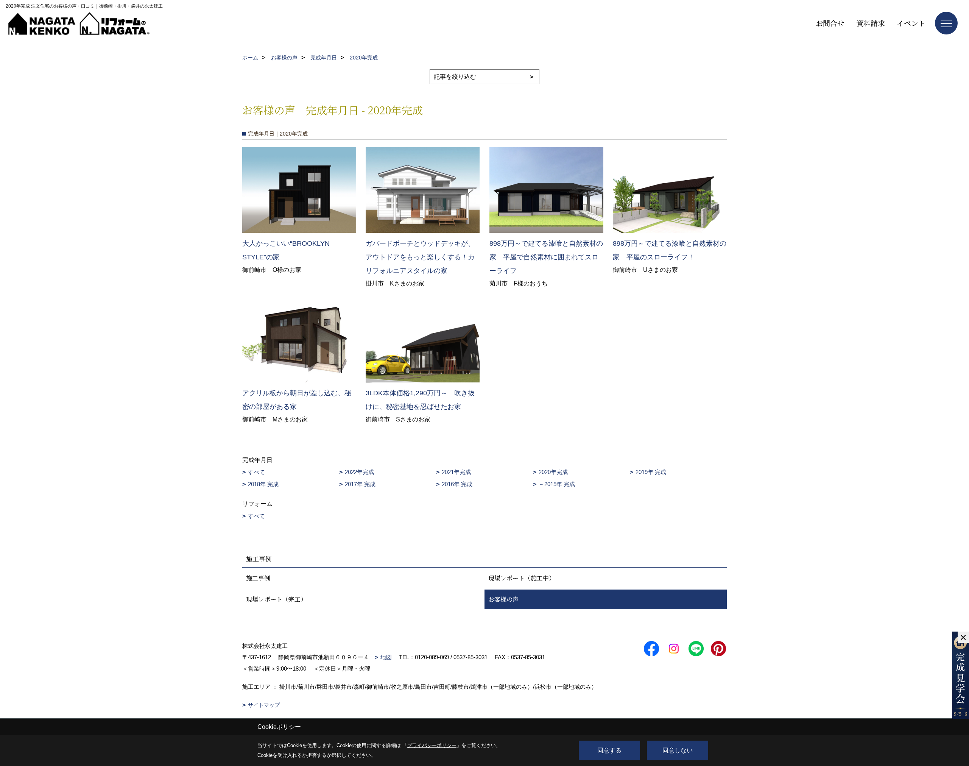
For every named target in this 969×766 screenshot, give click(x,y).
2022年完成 (359, 472)
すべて (256, 472)
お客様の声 (503, 599)
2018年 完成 (263, 484)
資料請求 (870, 23)
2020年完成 (553, 472)
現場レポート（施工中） (521, 578)
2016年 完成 (457, 484)
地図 (386, 657)
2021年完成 (456, 472)
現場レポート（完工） (276, 599)
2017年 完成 (360, 484)
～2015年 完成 (557, 484)
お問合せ (830, 23)
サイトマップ (264, 705)
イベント (911, 23)
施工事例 (258, 578)
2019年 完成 (651, 472)
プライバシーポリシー (431, 745)
